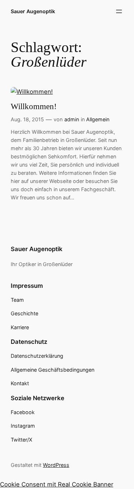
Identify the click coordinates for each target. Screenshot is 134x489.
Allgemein (97, 119)
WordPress (56, 465)
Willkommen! (34, 106)
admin (71, 119)
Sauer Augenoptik (33, 11)
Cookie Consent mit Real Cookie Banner (56, 484)
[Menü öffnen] (119, 11)
